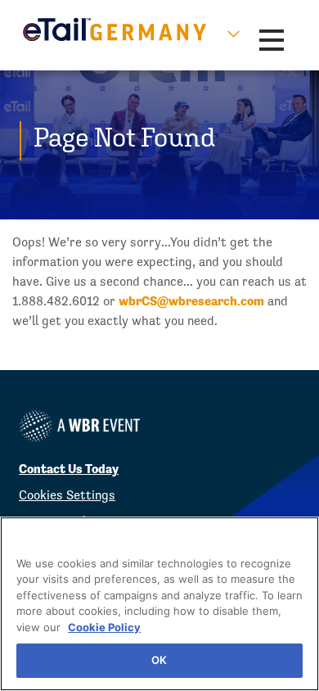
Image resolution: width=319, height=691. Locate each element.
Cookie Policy (104, 627)
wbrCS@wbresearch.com (191, 301)
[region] (159, 604)
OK (159, 659)
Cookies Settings (67, 495)
